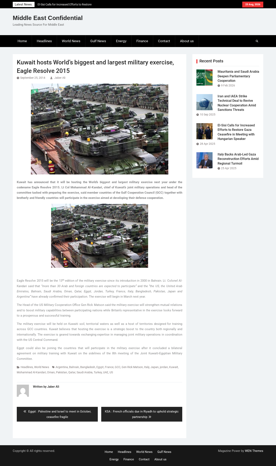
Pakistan (61, 372)
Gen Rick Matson (132, 367)
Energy (121, 41)
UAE (105, 372)
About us (187, 41)
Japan (155, 367)
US (111, 372)
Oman (51, 372)
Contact (164, 41)
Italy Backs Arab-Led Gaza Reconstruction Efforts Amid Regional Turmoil (238, 158)
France (109, 367)
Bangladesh (87, 367)
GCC (117, 367)
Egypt (100, 367)
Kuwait (173, 367)
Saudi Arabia (85, 372)
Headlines (44, 41)
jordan (164, 367)
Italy (146, 367)
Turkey (98, 372)
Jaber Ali (59, 77)
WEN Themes (254, 451)
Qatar (71, 372)
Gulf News (98, 41)
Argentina (62, 367)
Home (22, 41)
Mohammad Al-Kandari (31, 372)
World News (71, 41)
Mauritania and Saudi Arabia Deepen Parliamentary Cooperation (238, 76)
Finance (142, 41)
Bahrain (74, 367)
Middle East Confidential (48, 18)
